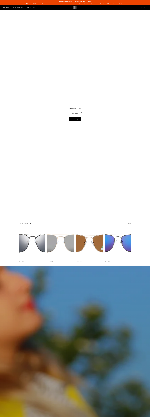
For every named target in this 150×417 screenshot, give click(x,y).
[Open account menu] (141, 7)
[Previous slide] (21, 243)
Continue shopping (75, 119)
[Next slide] (43, 243)
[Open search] (138, 7)
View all (129, 223)
